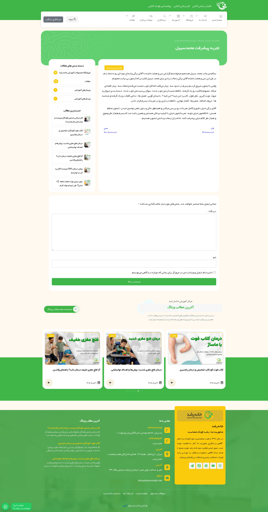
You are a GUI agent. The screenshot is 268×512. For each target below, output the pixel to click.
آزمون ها (176, 20)
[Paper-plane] (192, 466)
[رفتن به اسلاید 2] (138, 390)
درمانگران (161, 20)
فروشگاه (189, 20)
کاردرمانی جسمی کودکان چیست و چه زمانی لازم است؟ (68, 120)
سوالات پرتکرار (146, 20)
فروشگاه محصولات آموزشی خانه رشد (74, 72)
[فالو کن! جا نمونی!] (5, 506)
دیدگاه (212, 211)
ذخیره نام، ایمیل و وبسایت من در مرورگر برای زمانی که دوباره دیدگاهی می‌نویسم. (172, 272)
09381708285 (155, 427)
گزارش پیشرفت (203, 40)
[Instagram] (220, 466)
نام (214, 257)
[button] (44, 358)
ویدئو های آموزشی (82, 98)
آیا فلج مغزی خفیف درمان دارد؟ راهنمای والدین (69, 158)
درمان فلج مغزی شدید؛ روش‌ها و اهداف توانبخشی (69, 145)
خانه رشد (215, 40)
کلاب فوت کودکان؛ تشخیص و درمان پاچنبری (71, 132)
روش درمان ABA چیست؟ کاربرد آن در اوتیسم (69, 170)
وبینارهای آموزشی (82, 90)
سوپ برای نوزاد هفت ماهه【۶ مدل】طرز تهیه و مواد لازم (70, 183)
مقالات (132, 20)
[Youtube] (213, 466)
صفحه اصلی (217, 20)
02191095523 (155, 438)
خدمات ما (203, 20)
